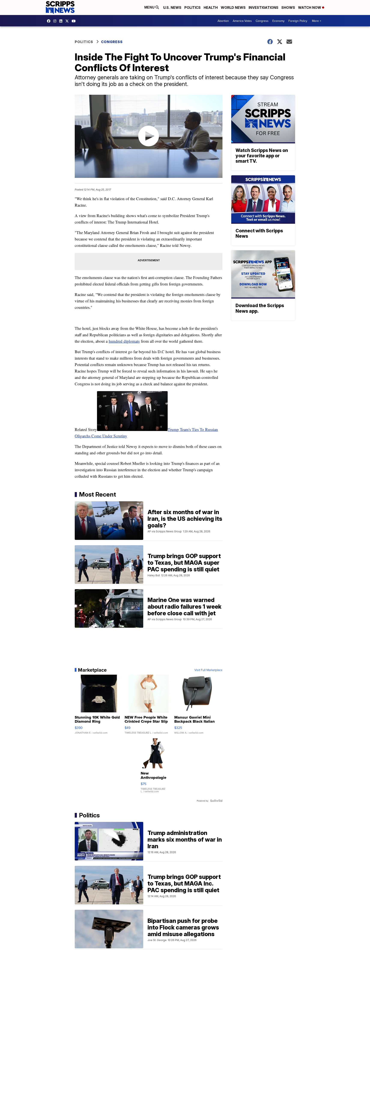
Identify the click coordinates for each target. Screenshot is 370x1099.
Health (211, 7)
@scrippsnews (75, 21)
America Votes (242, 21)
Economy (278, 21)
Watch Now (310, 7)
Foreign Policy (297, 21)
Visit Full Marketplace (208, 669)
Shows (288, 7)
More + (316, 21)
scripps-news (61, 21)
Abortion (223, 21)
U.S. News (172, 7)
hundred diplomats (124, 341)
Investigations (263, 7)
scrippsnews (49, 21)
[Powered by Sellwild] (216, 800)
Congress (262, 21)
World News (233, 7)
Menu (149, 7)
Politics (192, 7)
